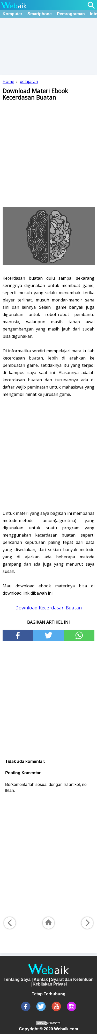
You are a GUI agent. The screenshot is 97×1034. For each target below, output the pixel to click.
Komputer (12, 14)
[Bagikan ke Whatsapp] (79, 635)
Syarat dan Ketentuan (72, 979)
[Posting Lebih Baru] (10, 923)
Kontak (41, 979)
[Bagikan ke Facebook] (18, 635)
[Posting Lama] (87, 923)
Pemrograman (71, 14)
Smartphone (39, 14)
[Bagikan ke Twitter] (48, 635)
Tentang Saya (17, 979)
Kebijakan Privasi (50, 984)
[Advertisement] (48, 153)
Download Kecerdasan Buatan (48, 607)
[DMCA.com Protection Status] (49, 1024)
